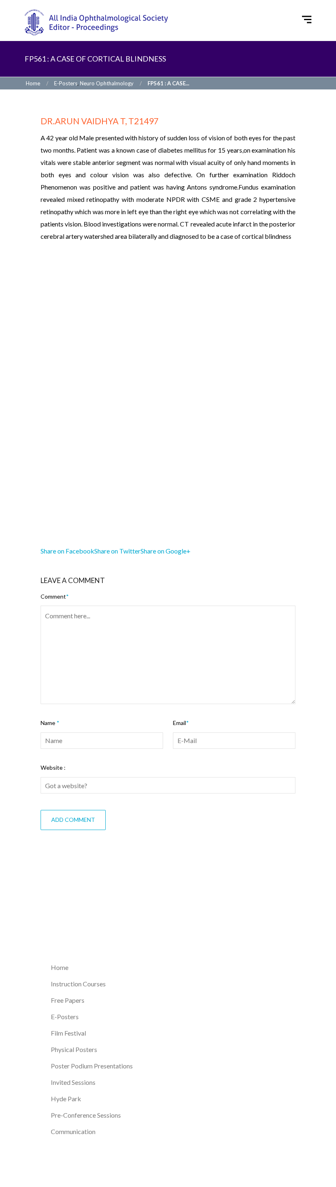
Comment (55, 596)
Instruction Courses (78, 984)
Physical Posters (74, 1049)
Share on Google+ (166, 551)
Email (181, 722)
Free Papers (67, 1000)
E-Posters (65, 83)
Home (32, 83)
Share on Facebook (67, 551)
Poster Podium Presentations (92, 1066)
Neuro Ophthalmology (107, 83)
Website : (53, 767)
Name (50, 722)
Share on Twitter (117, 551)
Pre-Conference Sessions (86, 1115)
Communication (73, 1131)
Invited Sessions (73, 1082)
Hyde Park (66, 1098)
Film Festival (68, 1033)
